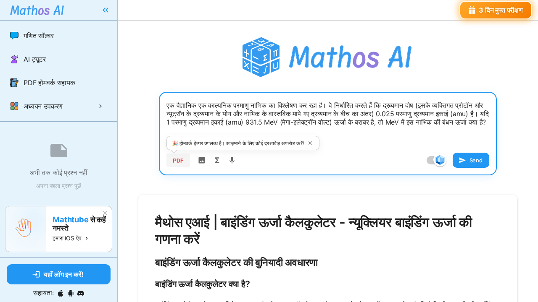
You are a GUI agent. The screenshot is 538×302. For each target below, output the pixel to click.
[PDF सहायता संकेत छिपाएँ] (310, 143)
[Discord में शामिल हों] (80, 293)
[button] (58, 35)
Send (476, 160)
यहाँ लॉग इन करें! (63, 274)
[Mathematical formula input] (216, 160)
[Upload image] (201, 160)
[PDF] (178, 160)
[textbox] (327, 120)
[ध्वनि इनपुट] (232, 160)
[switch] (440, 160)
